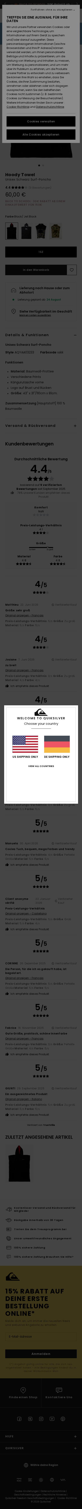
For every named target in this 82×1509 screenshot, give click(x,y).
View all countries (41, 766)
